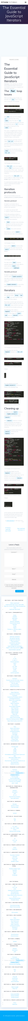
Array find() (14, 980)
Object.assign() (14, 712)
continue (15, 671)
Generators (15, 792)
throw (14, 829)
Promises (15, 769)
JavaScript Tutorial (14, 59)
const (14, 841)
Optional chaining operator (12, 719)
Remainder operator (15, 638)
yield (15, 793)
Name (14, 569)
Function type (15, 746)
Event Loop (15, 858)
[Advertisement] (14, 42)
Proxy (15, 847)
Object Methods (15, 692)
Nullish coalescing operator (12, 647)
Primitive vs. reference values (14, 629)
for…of (14, 795)
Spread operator (15, 893)
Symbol (15, 813)
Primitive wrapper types (14, 868)
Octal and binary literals (14, 898)
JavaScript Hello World (15, 609)
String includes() (15, 997)
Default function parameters (15, 890)
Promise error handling (14, 781)
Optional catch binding (14, 831)
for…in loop (15, 705)
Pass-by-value (14, 683)
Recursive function (14, 685)
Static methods (15, 736)
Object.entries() (14, 711)
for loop (15, 668)
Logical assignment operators (15, 646)
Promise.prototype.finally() (15, 780)
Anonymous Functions (14, 681)
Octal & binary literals (15, 623)
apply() (14, 750)
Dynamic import (15, 805)
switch (14, 663)
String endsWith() (15, 995)
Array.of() (15, 977)
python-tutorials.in (10, 520)
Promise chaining (15, 771)
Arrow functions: (15, 936)
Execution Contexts (14, 855)
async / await (15, 783)
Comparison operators (14, 643)
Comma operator (15, 672)
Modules (15, 804)
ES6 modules (15, 912)
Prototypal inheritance (14, 698)
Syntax (14, 615)
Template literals (15, 900)
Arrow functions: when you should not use (15, 760)
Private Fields (15, 739)
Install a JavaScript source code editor (15, 604)
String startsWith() (15, 994)
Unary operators (15, 641)
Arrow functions (15, 759)
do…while (15, 666)
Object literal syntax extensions (14, 721)
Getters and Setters (15, 728)
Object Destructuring (15, 717)
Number (15, 620)
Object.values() (14, 709)
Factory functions (15, 715)
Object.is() (14, 714)
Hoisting (15, 859)
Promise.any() (15, 776)
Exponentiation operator (15, 649)
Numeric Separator (14, 621)
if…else (14, 658)
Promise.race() (14, 774)
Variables (15, 616)
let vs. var (15, 840)
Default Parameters (14, 686)
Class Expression (15, 730)
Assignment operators (14, 640)
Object (14, 627)
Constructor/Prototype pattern (14, 697)
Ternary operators (14, 661)
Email (14, 574)
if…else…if (15, 660)
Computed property (15, 731)
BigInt (15, 873)
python (9, 2)
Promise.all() (19, 773)
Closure (15, 753)
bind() (15, 751)
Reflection (14, 849)
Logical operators (15, 644)
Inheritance (14, 733)
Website (14, 579)
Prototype (14, 695)
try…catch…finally (15, 828)
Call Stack (14, 856)
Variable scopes (15, 861)
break (14, 669)
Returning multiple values (15, 757)
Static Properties (15, 737)
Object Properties (15, 703)
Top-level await (14, 807)
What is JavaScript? (14, 603)
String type (14, 875)
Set (15, 820)
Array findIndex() (15, 981)
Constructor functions (15, 694)
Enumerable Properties (14, 706)
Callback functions (14, 764)
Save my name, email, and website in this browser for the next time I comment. (14, 586)
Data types (14, 618)
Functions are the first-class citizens (14, 680)
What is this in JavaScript (15, 700)
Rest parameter (15, 762)
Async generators (15, 798)
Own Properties (15, 708)
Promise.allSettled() (14, 778)
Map (15, 819)
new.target (14, 734)
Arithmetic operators (15, 636)
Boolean (15, 624)
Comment (14, 552)
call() (15, 748)
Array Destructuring (14, 905)
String (14, 626)
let (14, 838)
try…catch (15, 826)
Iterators (15, 790)
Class (15, 726)
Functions (14, 678)
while (15, 665)
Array (14, 631)
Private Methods (15, 740)
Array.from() (14, 978)
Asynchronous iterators (14, 796)
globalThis (14, 701)
